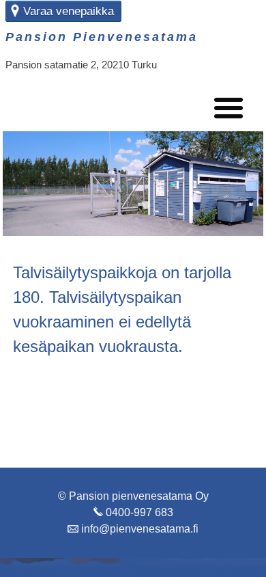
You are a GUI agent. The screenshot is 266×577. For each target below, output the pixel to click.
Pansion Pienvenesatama (101, 37)
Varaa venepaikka (68, 11)
